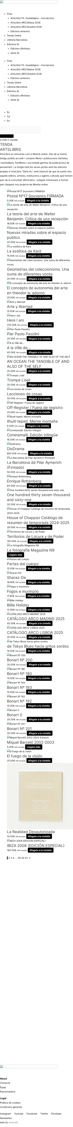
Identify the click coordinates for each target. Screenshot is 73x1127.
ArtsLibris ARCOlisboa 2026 (26, 22)
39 (19, 858)
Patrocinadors (7, 1091)
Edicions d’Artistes (20, 48)
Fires (9, 13)
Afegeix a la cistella (38, 200)
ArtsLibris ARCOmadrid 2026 (26, 26)
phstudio (13, 1122)
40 (22, 858)
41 (26, 858)
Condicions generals (11, 1107)
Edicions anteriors (20, 31)
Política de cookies (10, 1102)
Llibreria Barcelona (17, 39)
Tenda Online (14, 35)
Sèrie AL (15, 53)
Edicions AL (13, 44)
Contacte (5, 1083)
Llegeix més (15, 554)
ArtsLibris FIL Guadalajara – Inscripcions (32, 18)
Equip (3, 1087)
